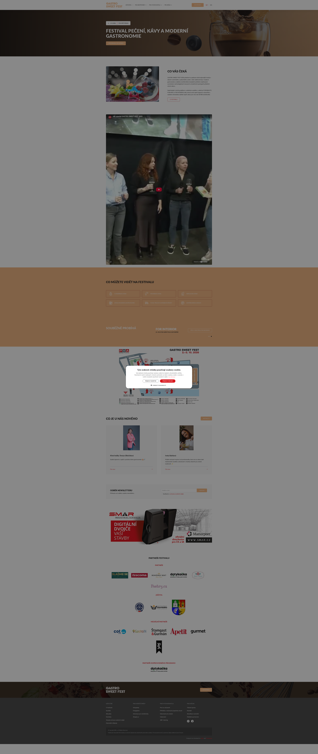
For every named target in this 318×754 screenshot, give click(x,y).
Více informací (171, 377)
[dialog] (159, 377)
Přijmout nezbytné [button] (150, 381)
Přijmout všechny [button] (167, 381)
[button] (159, 385)
